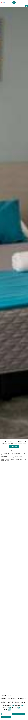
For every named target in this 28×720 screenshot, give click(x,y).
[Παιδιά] (24, 443)
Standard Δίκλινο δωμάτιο (9, 543)
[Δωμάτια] (15, 443)
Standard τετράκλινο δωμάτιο (10, 603)
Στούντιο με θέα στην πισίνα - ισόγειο (13, 691)
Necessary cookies (6, 705)
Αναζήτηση (14, 446)
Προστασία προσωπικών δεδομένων (14, 703)
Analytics (14, 707)
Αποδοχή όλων (6, 717)
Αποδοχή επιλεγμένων (18, 714)
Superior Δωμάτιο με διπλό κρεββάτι (12, 664)
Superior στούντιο (7, 485)
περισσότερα (5, 490)
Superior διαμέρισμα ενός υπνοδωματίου (14, 514)
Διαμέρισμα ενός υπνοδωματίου (11, 634)
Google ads (4, 710)
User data (17, 705)
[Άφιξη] (4, 443)
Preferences (5, 707)
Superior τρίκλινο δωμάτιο (9, 572)
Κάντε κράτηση (22, 490)
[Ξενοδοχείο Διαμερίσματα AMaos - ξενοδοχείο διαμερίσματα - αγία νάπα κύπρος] (14, 2)
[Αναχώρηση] (10, 443)
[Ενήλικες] (20, 443)
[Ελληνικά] (4, 3)
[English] (2, 3)
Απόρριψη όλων (6, 714)
